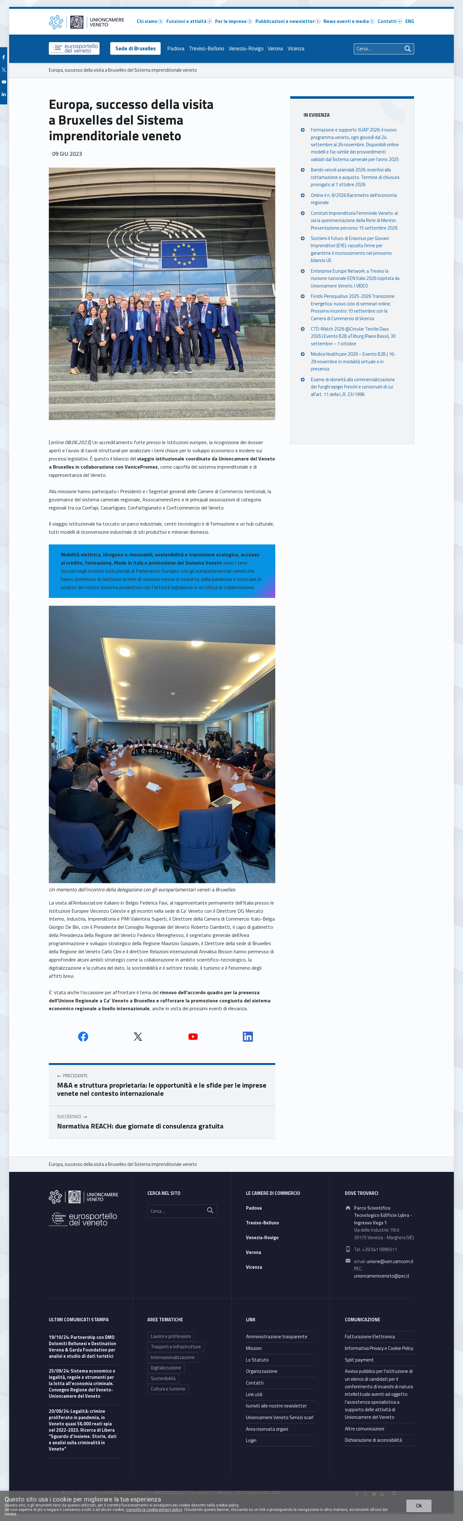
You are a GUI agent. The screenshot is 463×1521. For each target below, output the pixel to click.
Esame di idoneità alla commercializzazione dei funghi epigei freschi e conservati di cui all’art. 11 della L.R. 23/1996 (353, 387)
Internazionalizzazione (173, 1357)
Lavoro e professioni (171, 1336)
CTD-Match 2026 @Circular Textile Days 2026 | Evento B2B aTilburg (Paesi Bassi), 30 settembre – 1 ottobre (353, 336)
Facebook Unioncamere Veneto (83, 1037)
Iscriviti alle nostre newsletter (276, 1405)
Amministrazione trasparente (276, 1336)
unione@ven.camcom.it (390, 1261)
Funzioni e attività (186, 21)
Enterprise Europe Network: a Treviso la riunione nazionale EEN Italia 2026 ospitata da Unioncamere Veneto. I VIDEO (355, 278)
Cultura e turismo (168, 1388)
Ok (419, 1506)
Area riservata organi (267, 1429)
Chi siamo (147, 21)
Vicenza (296, 48)
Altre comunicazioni (364, 1428)
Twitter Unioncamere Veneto (138, 1037)
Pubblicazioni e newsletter (285, 21)
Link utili (254, 1394)
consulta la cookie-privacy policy (154, 1509)
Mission (254, 1348)
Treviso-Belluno (206, 48)
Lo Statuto (257, 1359)
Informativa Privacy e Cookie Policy (379, 1348)
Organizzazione (261, 1371)
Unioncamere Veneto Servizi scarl (279, 1417)
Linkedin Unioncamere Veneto (248, 1037)
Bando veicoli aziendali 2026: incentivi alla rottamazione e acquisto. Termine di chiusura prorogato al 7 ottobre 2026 (355, 177)
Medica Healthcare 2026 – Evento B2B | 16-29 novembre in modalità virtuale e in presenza (353, 361)
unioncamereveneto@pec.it (381, 1276)
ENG (409, 21)
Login (251, 1440)
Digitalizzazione (166, 1367)
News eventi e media (346, 21)
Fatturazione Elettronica (370, 1336)
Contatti (387, 21)
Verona (275, 48)
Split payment (359, 1359)
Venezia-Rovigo (246, 48)
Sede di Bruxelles (135, 48)
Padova (176, 48)
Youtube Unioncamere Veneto (193, 1037)
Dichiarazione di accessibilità (373, 1440)
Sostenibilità (163, 1378)
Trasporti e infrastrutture (176, 1346)
